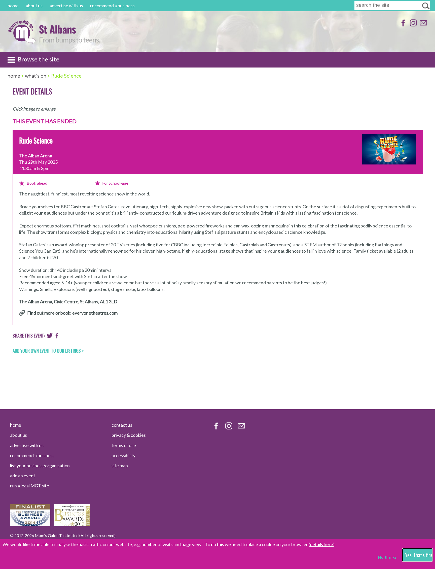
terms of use (124, 445)
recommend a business (112, 5)
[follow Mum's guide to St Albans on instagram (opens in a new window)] (412, 25)
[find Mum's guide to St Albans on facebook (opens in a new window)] (402, 25)
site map (120, 465)
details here (321, 544)
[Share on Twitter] (50, 336)
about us (34, 5)
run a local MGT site (29, 485)
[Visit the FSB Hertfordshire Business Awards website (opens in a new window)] (30, 524)
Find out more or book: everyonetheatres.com (72, 313)
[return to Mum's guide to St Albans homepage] (22, 42)
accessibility (123, 455)
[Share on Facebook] (57, 336)
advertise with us (66, 5)
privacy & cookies (129, 435)
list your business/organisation (40, 465)
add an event (22, 475)
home (13, 5)
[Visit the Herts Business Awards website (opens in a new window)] (72, 524)
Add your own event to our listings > (48, 350)
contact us (122, 425)
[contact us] (422, 25)
